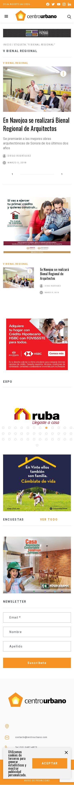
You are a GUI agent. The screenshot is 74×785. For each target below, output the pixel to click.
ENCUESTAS (13, 519)
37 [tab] (37, 445)
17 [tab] (28, 434)
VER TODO (49, 519)
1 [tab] (3, 428)
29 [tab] (28, 439)
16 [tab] (22, 434)
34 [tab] (59, 439)
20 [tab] (46, 434)
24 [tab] (71, 434)
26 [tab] (9, 439)
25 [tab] (3, 439)
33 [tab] (52, 439)
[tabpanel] (31, 416)
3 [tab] (15, 428)
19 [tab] (40, 434)
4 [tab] (22, 428)
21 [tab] (52, 434)
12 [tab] (71, 428)
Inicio (7, 45)
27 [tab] (15, 439)
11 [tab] (65, 428)
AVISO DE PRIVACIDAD (37, 780)
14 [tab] (9, 434)
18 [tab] (34, 434)
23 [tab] (65, 434)
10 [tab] (59, 428)
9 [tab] (52, 428)
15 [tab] (15, 434)
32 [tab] (46, 439)
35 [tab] (65, 439)
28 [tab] (22, 439)
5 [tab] (28, 428)
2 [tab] (9, 428)
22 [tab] (59, 434)
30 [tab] (34, 439)
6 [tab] (34, 428)
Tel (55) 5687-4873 (26, 747)
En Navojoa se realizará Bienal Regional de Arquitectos (36, 124)
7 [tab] (40, 428)
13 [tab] (3, 434)
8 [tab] (46, 428)
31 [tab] (40, 439)
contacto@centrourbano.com (31, 737)
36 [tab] (71, 439)
